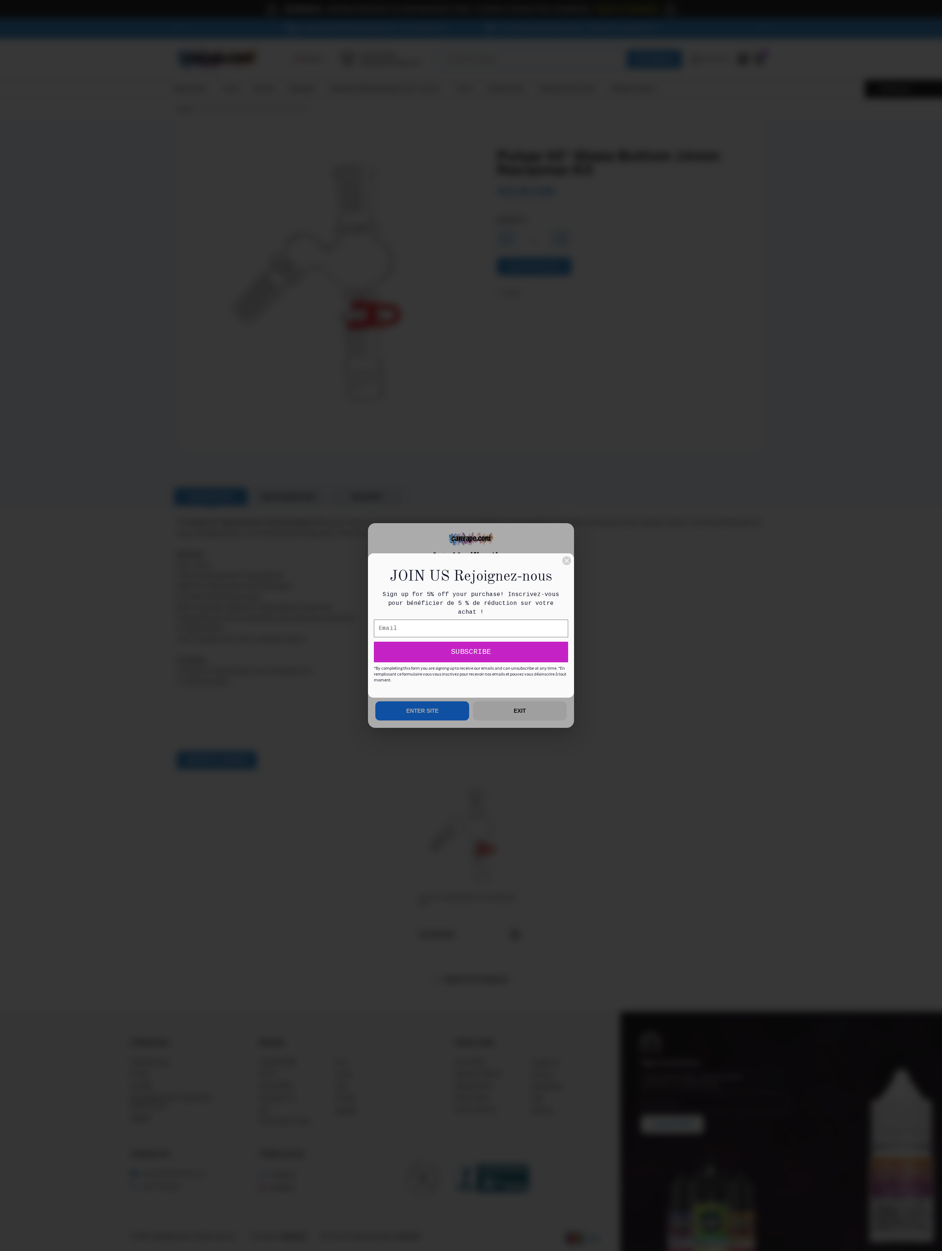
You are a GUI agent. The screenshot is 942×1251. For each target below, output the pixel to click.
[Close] (566, 560)
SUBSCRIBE (471, 652)
